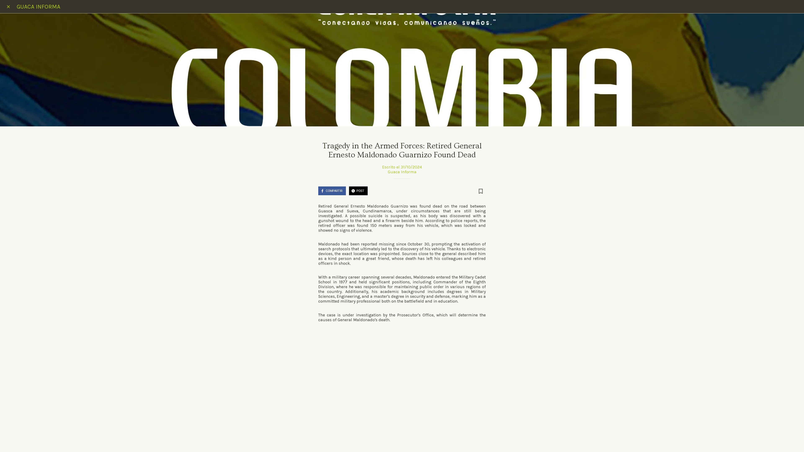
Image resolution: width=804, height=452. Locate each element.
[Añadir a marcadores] (481, 191)
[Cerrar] (8, 6)
